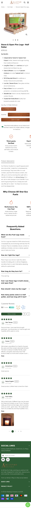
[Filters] (24, 313)
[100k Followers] (8, 459)
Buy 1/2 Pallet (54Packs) (8, 109)
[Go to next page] (21, 431)
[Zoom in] (26, 34)
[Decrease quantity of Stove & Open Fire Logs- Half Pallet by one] (10, 114)
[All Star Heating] (15, 2)
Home (2, 7)
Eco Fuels (10, 7)
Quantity (3, 114)
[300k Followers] (3, 459)
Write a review (12, 314)
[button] (28, 2)
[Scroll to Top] (28, 499)
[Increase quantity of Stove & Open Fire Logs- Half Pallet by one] (28, 114)
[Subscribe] (28, 455)
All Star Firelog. (20, 177)
